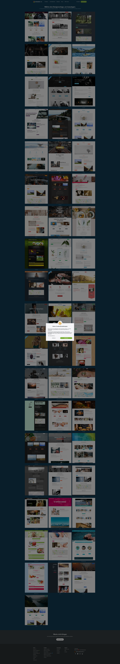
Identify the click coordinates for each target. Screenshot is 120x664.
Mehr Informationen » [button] (51, 335)
